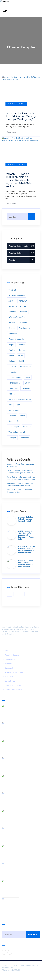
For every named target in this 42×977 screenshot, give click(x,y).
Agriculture (23, 300)
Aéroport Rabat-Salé (17, 317)
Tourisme (27, 426)
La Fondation (10, 659)
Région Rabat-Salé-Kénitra (20, 399)
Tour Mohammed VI (17, 432)
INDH (21, 361)
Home (7, 650)
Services (12, 415)
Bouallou (12, 322)
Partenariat (9, 676)
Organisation (9, 668)
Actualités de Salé (16, 104)
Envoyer (32, 935)
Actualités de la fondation (21, 246)
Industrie (12, 366)
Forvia (11, 355)
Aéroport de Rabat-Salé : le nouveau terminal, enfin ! (25, 519)
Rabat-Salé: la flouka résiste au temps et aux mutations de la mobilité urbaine (21, 478)
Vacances (25, 437)
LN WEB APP (15, 970)
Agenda (21, 260)
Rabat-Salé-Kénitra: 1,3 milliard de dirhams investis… (19, 490)
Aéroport (23, 311)
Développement (25, 328)
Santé (19, 404)
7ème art (12, 289)
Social (22, 415)
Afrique (11, 300)
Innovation (13, 372)
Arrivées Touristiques (17, 306)
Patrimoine (13, 388)
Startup (20, 421)
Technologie (14, 426)
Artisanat (12, 311)
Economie (13, 333)
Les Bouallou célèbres (13, 689)
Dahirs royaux (10, 681)
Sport (11, 421)
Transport (12, 437)
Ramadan (26, 388)
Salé (10, 404)
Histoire (12, 361)
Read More (11, 132)
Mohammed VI (15, 382)
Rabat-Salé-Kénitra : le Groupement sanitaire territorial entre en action (20, 484)
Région (12, 393)
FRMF (20, 355)
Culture (12, 328)
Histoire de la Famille (13, 685)
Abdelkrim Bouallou (17, 295)
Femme (22, 344)
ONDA (27, 382)
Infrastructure (25, 366)
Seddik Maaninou (16, 410)
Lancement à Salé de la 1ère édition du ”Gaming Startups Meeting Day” (20, 116)
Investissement (15, 377)
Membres (8, 663)
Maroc (27, 377)
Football (22, 350)
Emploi (11, 344)
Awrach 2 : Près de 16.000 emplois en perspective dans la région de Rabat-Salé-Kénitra (18, 180)
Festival (12, 350)
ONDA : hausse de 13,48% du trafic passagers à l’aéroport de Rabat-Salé (20, 471)
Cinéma (23, 322)
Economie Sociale (16, 339)
